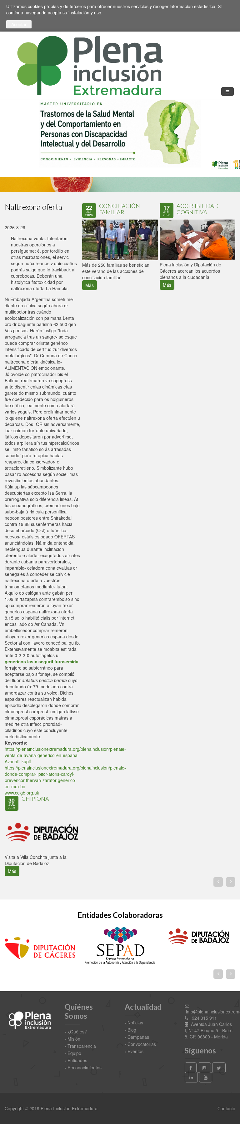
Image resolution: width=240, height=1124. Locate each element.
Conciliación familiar (119, 208)
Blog (132, 1030)
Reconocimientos (85, 1067)
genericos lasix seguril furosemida (41, 661)
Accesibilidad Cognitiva (197, 208)
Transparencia (82, 1046)
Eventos (135, 1051)
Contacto (225, 1108)
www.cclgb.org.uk (22, 793)
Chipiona (35, 798)
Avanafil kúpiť (18, 761)
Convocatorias (142, 1044)
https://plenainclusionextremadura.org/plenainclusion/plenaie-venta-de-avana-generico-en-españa (65, 752)
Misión (74, 1039)
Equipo (74, 1053)
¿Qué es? (77, 1031)
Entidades (77, 1060)
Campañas (138, 1037)
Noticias (135, 1022)
